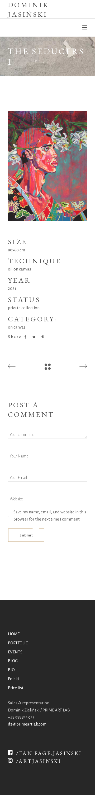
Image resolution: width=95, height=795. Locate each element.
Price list (15, 687)
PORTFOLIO (18, 643)
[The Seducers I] (47, 166)
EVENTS (15, 652)
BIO (11, 669)
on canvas (17, 327)
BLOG (13, 660)
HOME (14, 634)
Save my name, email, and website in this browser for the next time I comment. (49, 515)
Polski (13, 678)
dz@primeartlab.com (27, 724)
